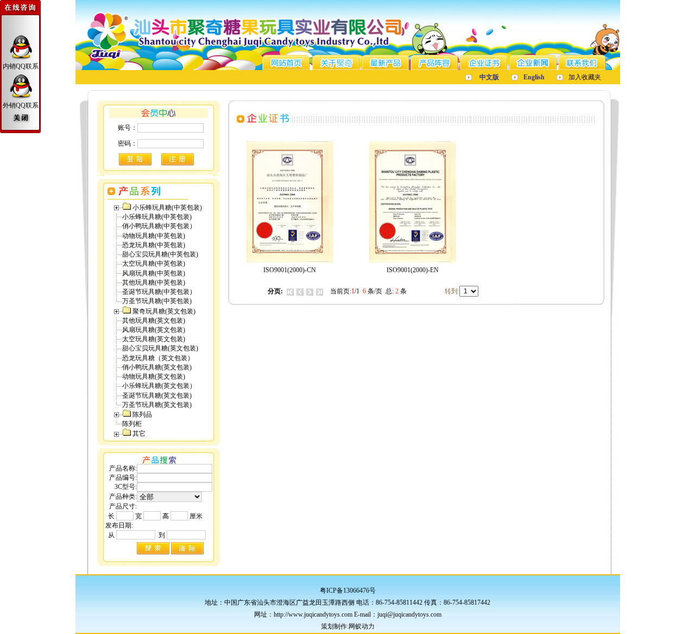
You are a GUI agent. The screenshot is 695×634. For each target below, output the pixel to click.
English (534, 77)
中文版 (489, 77)
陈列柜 (132, 424)
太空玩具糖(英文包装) (153, 339)
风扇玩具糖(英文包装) (153, 330)
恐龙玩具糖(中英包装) (153, 245)
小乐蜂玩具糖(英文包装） (159, 386)
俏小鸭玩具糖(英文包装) (157, 367)
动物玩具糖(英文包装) (153, 376)
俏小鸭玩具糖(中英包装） (159, 226)
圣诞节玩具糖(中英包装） (159, 292)
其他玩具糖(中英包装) (153, 282)
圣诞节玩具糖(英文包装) (157, 395)
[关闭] (20, 118)
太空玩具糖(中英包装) (153, 263)
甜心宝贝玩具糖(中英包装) (160, 254)
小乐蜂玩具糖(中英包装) (157, 217)
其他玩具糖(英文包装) (153, 320)
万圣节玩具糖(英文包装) (157, 405)
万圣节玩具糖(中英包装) (157, 301)
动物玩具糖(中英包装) (153, 236)
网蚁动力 (362, 626)
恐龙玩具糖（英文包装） (158, 358)
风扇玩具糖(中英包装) (153, 273)
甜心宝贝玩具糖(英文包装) (160, 348)
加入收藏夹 (584, 77)
